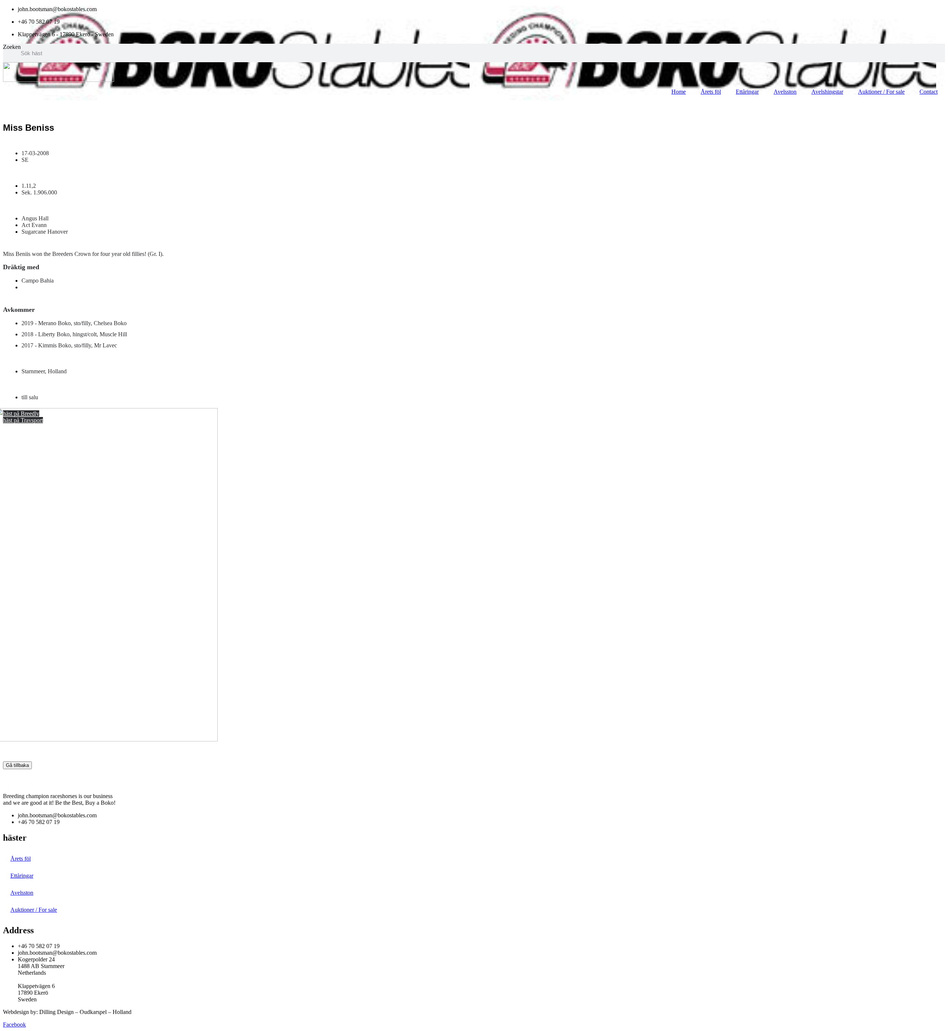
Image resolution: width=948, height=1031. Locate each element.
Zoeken (12, 47)
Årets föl (711, 92)
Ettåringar (747, 92)
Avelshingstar (827, 92)
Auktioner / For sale (881, 92)
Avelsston (785, 92)
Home (678, 92)
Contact (928, 92)
